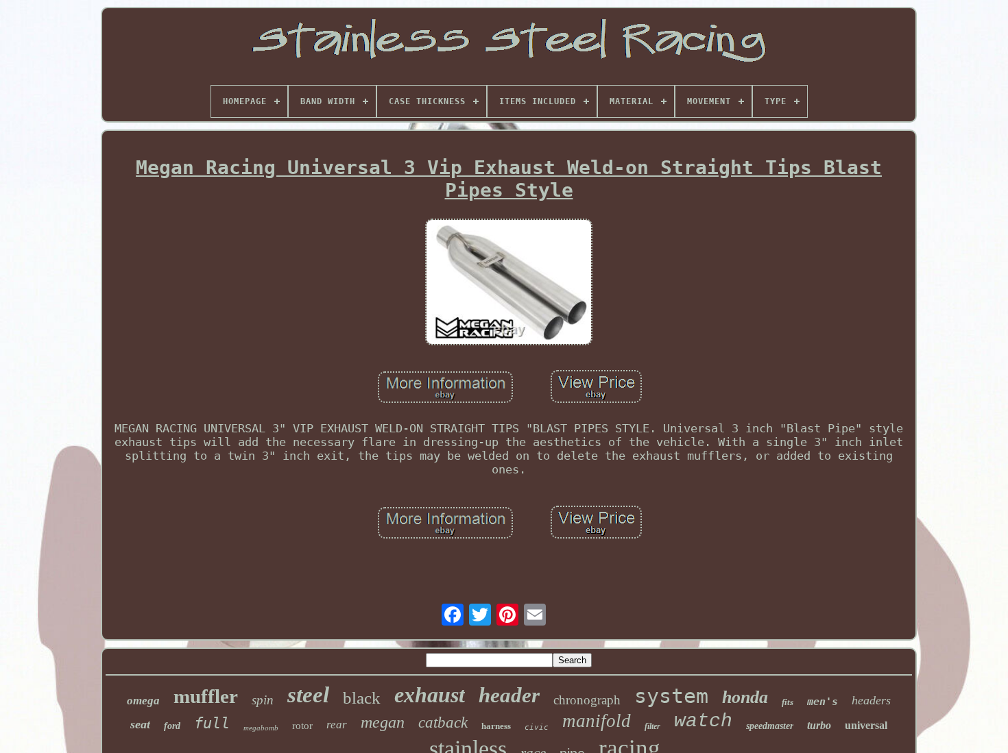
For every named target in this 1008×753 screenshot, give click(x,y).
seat (140, 724)
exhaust (429, 694)
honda (745, 697)
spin (263, 700)
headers (871, 700)
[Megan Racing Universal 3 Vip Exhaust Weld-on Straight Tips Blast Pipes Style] (509, 283)
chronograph (587, 700)
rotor (302, 725)
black (362, 698)
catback (443, 722)
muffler (205, 696)
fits (787, 702)
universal (866, 725)
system (671, 696)
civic (537, 727)
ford (172, 726)
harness (496, 726)
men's (822, 701)
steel (308, 694)
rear (336, 724)
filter (652, 726)
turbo (819, 725)
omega (143, 700)
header (509, 695)
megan (383, 722)
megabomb (260, 728)
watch (703, 721)
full (212, 723)
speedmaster (769, 726)
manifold (596, 721)
